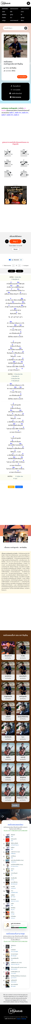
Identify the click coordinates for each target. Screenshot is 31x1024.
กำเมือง (4, 17)
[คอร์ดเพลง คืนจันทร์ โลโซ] (8, 836)
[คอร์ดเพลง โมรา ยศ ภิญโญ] (22, 729)
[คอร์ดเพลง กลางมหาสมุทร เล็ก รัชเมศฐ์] (8, 955)
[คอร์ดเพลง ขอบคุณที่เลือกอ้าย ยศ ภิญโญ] (22, 708)
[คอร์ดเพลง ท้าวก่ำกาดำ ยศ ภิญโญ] (8, 729)
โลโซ (12, 836)
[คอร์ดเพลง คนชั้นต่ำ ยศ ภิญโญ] (8, 708)
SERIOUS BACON (15, 964)
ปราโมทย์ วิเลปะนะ (15, 845)
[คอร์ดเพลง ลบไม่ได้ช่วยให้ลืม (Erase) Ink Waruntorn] (8, 866)
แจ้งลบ (18, 1018)
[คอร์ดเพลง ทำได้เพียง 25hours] (8, 917)
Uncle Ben (13, 973)
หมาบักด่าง (8, 676)
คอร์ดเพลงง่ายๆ (14, 8)
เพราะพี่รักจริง (14, 882)
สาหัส (12, 903)
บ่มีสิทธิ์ (12, 895)
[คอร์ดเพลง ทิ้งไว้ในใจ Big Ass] (8, 909)
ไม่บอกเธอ (13, 899)
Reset (15, 249)
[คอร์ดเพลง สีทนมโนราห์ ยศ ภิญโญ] (8, 647)
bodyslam (13, 888)
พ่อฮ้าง (8, 757)
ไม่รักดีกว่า (13, 945)
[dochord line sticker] (15, 925)
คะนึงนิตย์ (13, 949)
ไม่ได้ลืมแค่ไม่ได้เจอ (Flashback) (18, 976)
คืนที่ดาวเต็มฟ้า (14, 843)
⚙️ (21, 260)
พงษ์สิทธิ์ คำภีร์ (14, 892)
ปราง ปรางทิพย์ (14, 951)
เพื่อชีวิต (4, 14)
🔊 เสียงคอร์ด (15, 260)
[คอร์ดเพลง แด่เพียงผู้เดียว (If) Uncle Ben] (8, 973)
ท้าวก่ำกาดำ (8, 737)
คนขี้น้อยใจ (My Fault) (16, 962)
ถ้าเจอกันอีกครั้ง (14, 958)
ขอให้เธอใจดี (14, 980)
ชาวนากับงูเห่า (14, 873)
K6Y (12, 960)
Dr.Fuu (12, 879)
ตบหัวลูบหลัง (23, 696)
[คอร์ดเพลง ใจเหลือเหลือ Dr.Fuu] (8, 879)
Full (11, 271)
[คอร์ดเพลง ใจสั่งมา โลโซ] (8, 848)
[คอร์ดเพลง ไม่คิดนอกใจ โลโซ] (8, 840)
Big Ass (13, 909)
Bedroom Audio (15, 901)
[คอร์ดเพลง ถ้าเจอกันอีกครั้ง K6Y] (8, 959)
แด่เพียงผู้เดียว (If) (15, 971)
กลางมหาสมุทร (14, 954)
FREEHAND (13, 982)
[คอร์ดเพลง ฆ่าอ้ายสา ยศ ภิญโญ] (8, 769)
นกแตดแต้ (8, 798)
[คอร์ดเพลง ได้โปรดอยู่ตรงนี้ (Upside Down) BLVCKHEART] (8, 968)
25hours (13, 918)
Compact (26, 265)
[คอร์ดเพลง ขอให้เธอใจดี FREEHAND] (8, 981)
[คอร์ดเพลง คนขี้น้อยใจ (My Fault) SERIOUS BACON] (8, 964)
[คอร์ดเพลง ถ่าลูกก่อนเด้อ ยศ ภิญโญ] (8, 688)
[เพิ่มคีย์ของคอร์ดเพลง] (24, 241)
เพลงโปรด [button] (19, 486)
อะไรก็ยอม (13, 856)
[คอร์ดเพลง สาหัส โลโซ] (8, 904)
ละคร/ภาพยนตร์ (14, 20)
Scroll (19, 271)
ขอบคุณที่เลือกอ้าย (23, 717)
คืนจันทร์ (13, 834)
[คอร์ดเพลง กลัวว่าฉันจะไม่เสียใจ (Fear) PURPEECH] (8, 861)
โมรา (23, 737)
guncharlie (13, 977)
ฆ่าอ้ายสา (8, 777)
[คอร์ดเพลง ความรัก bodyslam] (8, 887)
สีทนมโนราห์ (8, 656)
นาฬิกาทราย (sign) (15, 851)
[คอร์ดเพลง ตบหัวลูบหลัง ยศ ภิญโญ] (22, 688)
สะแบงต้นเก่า (22, 676)
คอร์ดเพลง (5, 8)
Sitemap (24, 1018)
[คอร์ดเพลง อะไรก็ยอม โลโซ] (8, 857)
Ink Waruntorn (14, 866)
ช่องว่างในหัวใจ (14, 984)
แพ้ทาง (12, 912)
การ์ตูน (4, 20)
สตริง (3, 11)
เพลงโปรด (23, 77)
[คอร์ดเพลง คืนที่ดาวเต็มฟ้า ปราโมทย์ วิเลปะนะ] (8, 844)
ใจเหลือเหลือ (14, 878)
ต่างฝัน (23, 656)
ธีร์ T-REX (13, 896)
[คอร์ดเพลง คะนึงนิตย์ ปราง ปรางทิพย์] (8, 951)
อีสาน (22, 20)
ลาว (11, 17)
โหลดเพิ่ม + (15, 805)
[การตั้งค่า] (28, 3)
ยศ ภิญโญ (13, 68)
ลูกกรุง (22, 17)
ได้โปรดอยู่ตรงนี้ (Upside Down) (19, 967)
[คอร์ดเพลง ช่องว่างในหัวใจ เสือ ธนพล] (8, 985)
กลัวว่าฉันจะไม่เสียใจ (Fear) (17, 860)
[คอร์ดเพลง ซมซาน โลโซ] (8, 870)
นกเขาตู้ (23, 757)
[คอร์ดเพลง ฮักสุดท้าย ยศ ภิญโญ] (22, 769)
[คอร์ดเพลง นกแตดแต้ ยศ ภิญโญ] (8, 789)
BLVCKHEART (14, 969)
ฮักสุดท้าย (23, 777)
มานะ (12, 890)
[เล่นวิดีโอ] (15, 535)
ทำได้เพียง (13, 916)
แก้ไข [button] (12, 486)
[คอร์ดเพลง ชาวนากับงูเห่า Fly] (8, 874)
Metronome (7, 265)
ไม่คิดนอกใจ (14, 839)
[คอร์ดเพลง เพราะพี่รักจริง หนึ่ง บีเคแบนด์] (8, 883)
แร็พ (11, 11)
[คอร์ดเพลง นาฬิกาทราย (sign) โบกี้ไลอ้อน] (8, 853)
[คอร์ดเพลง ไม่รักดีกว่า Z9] (8, 946)
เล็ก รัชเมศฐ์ (13, 955)
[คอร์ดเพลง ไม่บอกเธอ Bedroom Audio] (8, 900)
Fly (11, 875)
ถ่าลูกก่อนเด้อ (8, 696)
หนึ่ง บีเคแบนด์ (14, 884)
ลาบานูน (12, 914)
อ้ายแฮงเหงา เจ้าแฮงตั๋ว (23, 798)
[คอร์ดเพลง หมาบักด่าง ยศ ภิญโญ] (8, 668)
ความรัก (13, 886)
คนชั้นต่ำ (8, 717)
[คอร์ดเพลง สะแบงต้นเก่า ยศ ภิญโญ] (22, 668)
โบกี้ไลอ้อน (13, 853)
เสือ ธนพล (13, 986)
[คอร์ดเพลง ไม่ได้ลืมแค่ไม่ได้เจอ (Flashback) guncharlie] (8, 977)
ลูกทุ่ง (11, 14)
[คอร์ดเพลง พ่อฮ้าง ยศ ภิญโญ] (8, 749)
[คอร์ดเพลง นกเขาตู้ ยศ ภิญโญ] (22, 749)
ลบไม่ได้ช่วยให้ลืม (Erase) (17, 864)
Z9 (11, 947)
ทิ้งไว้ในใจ (13, 907)
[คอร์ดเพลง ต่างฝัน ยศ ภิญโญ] (22, 647)
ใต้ (21, 14)
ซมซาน (12, 868)
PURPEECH (13, 862)
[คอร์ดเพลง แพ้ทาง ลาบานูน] (8, 913)
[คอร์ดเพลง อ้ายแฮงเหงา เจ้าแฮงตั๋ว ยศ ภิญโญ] (22, 789)
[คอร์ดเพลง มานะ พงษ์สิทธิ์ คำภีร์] (8, 892)
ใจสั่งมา (12, 847)
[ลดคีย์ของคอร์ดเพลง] (7, 241)
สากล (22, 11)
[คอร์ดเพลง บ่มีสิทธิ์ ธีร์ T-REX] (8, 896)
